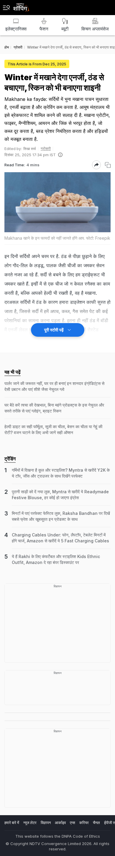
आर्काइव (60, 822)
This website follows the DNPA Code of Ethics (57, 836)
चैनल (96, 822)
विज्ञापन (46, 822)
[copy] (108, 165)
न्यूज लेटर (30, 822)
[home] (21, 6)
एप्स (72, 822)
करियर (84, 822)
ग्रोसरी (46, 148)
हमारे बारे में (11, 822)
